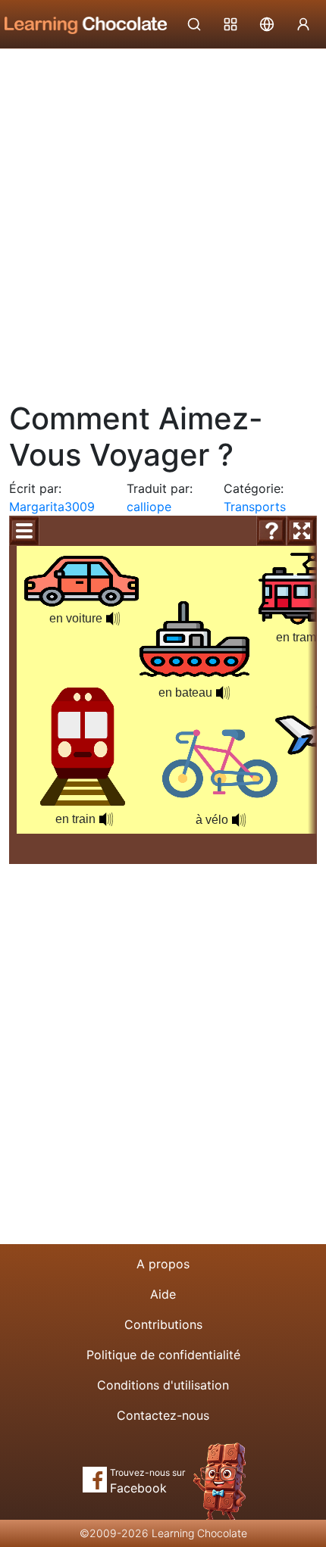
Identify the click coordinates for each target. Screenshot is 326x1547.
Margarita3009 (52, 506)
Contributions (163, 1324)
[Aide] (271, 531)
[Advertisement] (163, 219)
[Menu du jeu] (24, 531)
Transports (255, 506)
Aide (163, 1294)
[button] (238, 820)
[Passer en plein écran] (302, 531)
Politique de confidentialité (163, 1354)
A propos (163, 1263)
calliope (149, 506)
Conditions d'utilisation (163, 1385)
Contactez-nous (163, 1415)
